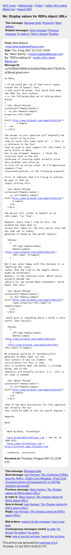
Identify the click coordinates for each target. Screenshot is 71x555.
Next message (38, 30)
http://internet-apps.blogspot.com (26, 446)
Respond (48, 23)
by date (51, 529)
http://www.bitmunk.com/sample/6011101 (37, 120)
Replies (53, 34)
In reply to (23, 34)
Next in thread (39, 34)
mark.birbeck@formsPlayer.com (24, 46)
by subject (20, 532)
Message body (32, 23)
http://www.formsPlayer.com (24, 443)
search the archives (53, 536)
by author (33, 532)
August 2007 (24, 9)
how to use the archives (26, 536)
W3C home (9, 5)
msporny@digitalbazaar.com (45, 54)
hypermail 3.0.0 (48, 542)
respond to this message (35, 521)
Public (39, 5)
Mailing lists (26, 5)
